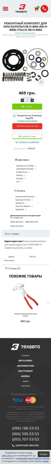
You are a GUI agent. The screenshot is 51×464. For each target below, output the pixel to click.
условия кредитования (27, 120)
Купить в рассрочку (27, 126)
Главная (25, 356)
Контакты (25, 386)
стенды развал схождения (32, 414)
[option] (25, 308)
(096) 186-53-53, (16, 222)
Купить (29, 106)
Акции (25, 381)
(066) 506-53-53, (31, 222)
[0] (37, 9)
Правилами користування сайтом (32, 458)
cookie (45, 461)
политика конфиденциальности (30, 419)
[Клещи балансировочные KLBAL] (25, 296)
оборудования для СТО (16, 412)
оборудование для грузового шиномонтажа (24, 416)
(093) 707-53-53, (16, 226)
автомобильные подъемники (20, 418)
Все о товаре (12, 233)
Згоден (43, 454)
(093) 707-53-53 (25, 439)
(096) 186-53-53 (25, 428)
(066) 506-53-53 (25, 434)
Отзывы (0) (14, 268)
